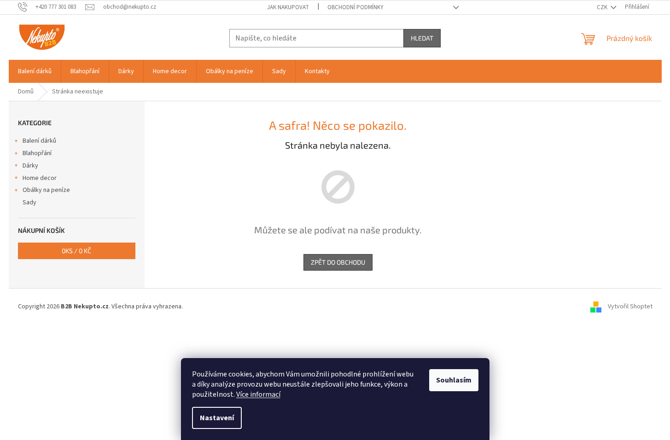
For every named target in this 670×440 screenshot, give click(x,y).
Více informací (258, 394)
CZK (603, 7)
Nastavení (217, 418)
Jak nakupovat (288, 7)
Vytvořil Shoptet (630, 306)
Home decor (40, 178)
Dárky (30, 165)
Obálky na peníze (46, 190)
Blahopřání (37, 153)
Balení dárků (39, 140)
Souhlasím (454, 380)
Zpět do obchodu (338, 262)
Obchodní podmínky (355, 7)
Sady (29, 202)
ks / (76, 251)
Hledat (422, 38)
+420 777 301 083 (55, 7)
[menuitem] (35, 71)
